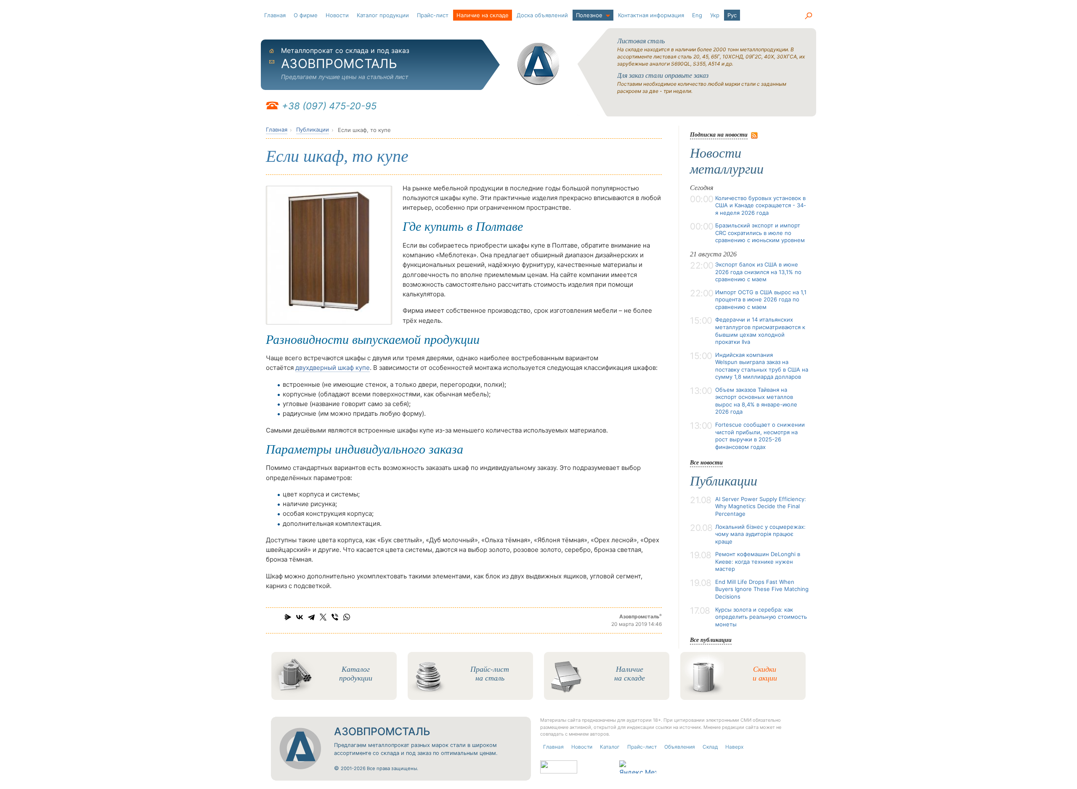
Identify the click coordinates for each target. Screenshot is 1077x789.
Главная (275, 15)
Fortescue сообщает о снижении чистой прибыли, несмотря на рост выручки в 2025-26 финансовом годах (760, 435)
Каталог (610, 747)
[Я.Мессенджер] (288, 617)
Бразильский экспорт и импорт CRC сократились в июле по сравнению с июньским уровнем (760, 232)
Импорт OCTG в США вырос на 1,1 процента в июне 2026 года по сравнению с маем (760, 299)
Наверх (734, 747)
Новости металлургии (727, 161)
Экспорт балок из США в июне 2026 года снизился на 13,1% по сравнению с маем (758, 271)
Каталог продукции (383, 15)
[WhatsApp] (347, 617)
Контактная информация (651, 15)
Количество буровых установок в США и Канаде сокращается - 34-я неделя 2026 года (760, 205)
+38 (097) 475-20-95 (329, 105)
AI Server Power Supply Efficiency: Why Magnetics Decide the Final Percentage (760, 506)
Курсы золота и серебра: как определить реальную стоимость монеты (761, 617)
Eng (697, 15)
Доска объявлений (542, 15)
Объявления (679, 747)
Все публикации (711, 639)
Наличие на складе (482, 15)
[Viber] (335, 617)
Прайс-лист (432, 15)
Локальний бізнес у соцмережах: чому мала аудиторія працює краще (760, 534)
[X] (323, 617)
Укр (714, 15)
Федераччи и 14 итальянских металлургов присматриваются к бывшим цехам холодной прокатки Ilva (760, 330)
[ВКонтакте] (299, 617)
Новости (337, 15)
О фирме (306, 15)
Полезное (589, 15)
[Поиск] (808, 16)
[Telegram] (311, 617)
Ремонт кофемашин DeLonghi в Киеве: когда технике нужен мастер (757, 561)
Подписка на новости (719, 134)
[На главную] (538, 64)
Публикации (312, 129)
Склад (710, 747)
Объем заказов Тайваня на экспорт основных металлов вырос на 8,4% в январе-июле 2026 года (756, 400)
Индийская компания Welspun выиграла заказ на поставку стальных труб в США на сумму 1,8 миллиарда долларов (761, 365)
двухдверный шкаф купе (332, 368)
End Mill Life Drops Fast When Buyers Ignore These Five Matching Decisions (762, 589)
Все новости (706, 462)
